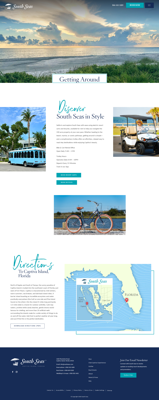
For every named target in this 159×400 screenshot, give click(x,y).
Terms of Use (88, 390)
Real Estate (92, 370)
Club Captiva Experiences (97, 363)
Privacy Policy (78, 390)
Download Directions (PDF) (27, 326)
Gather (91, 366)
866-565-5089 (117, 5)
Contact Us (50, 390)
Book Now (135, 5)
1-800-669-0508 (69, 370)
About (91, 374)
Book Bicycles (67, 182)
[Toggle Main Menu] (149, 5)
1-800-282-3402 (74, 373)
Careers (68, 390)
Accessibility (60, 390)
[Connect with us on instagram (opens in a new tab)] (17, 372)
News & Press (93, 377)
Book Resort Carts (69, 175)
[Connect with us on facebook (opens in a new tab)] (13, 372)
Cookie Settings (99, 390)
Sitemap (109, 390)
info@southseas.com (66, 364)
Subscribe (128, 375)
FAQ (90, 381)
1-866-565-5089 (70, 367)
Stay (90, 359)
